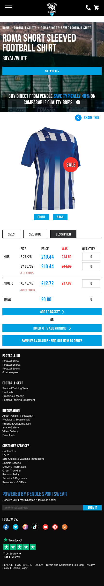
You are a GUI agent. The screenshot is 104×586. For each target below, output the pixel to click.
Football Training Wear (15, 388)
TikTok (35, 526)
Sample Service (11, 462)
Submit (92, 507)
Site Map (79, 564)
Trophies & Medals (13, 396)
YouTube (45, 526)
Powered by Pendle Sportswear (34, 494)
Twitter (15, 526)
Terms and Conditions (58, 564)
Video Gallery (10, 431)
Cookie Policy (20, 568)
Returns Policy (11, 474)
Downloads (8, 435)
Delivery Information (14, 466)
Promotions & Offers (14, 482)
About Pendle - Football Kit (17, 415)
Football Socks (11, 368)
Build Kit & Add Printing (50, 328)
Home (6, 28)
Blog (64, 526)
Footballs (7, 392)
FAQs (5, 454)
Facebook (6, 526)
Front (41, 217)
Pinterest (55, 526)
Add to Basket (50, 312)
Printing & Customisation (16, 423)
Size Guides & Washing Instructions (23, 458)
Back (60, 217)
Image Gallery (10, 427)
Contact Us (9, 451)
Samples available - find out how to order (52, 340)
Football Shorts (11, 364)
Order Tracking (11, 470)
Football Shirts (10, 360)
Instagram (25, 526)
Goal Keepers (10, 372)
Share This (91, 117)
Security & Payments (14, 478)
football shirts (25, 28)
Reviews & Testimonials (16, 419)
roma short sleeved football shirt (66, 28)
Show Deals (52, 71)
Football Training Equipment (18, 399)
